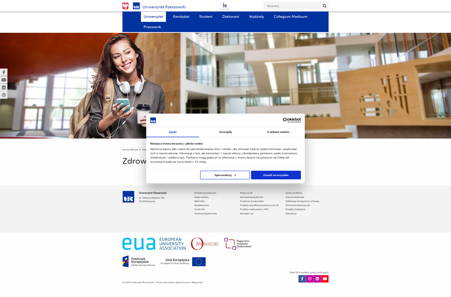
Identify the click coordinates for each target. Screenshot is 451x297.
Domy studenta (294, 192)
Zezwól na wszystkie (276, 174)
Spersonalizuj (223, 174)
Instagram (309, 279)
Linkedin (317, 279)
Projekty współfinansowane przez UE (259, 205)
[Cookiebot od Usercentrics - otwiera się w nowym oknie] (285, 120)
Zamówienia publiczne (251, 197)
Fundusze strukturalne (252, 201)
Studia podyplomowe (205, 213)
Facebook (302, 279)
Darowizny (291, 213)
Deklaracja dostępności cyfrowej (302, 201)
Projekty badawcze (295, 209)
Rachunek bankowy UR (298, 205)
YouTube (325, 279)
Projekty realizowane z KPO (254, 209)
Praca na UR (246, 192)
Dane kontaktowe (295, 197)
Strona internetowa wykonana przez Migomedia (179, 282)
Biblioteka (199, 201)
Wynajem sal (246, 213)
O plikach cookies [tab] (278, 131)
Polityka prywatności (205, 192)
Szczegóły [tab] (225, 131)
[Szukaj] (325, 6)
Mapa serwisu (201, 197)
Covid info (199, 209)
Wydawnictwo (201, 205)
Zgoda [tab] (173, 131)
